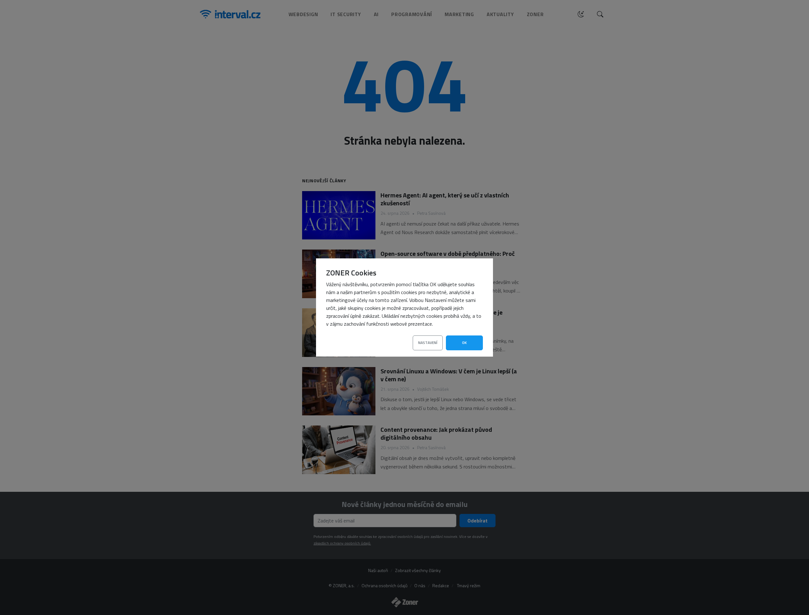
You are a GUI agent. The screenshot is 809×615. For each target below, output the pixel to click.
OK (464, 343)
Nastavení (427, 343)
